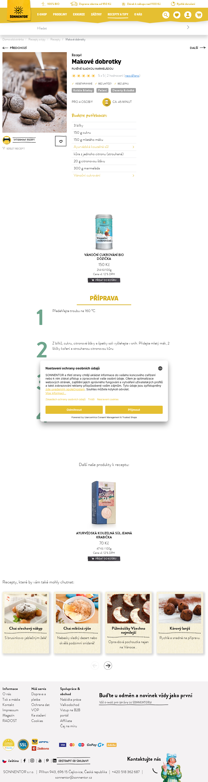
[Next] (108, 665)
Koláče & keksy (82, 90)
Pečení (102, 90)
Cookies (37, 721)
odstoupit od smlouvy (73, 761)
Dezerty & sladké (123, 90)
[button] (10, 761)
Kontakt (8, 704)
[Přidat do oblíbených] (61, 141)
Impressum (10, 710)
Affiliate (66, 721)
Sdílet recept (15, 149)
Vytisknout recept (24, 140)
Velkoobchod (69, 704)
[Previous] (95, 665)
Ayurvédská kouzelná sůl (91, 146)
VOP (35, 710)
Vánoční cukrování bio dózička (104, 257)
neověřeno (132, 75)
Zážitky (96, 14)
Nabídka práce (70, 699)
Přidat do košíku (105, 280)
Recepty (55, 39)
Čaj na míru (68, 726)
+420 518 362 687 (126, 772)
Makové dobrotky (75, 39)
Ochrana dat (40, 704)
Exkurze (79, 14)
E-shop (42, 14)
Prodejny (60, 14)
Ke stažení (38, 715)
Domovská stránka (13, 39)
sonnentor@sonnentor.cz (73, 777)
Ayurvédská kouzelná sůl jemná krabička (104, 535)
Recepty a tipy (118, 14)
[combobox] (114, 27)
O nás (138, 14)
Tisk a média (11, 699)
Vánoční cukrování (87, 175)
